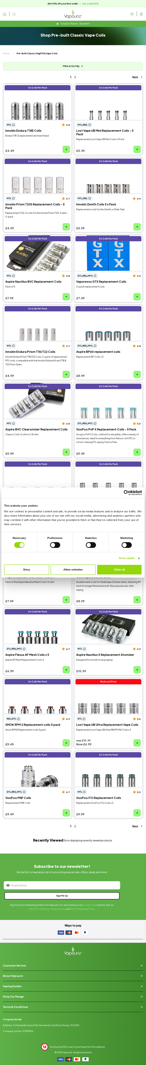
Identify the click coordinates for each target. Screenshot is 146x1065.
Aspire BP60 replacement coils (95, 307)
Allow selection (73, 569)
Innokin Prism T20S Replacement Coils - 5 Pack (35, 160)
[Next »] (134, 77)
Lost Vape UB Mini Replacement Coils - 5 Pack (105, 87)
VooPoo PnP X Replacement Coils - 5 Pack (103, 385)
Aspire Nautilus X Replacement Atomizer (101, 610)
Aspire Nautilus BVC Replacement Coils (29, 237)
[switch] (55, 545)
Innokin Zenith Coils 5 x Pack (93, 160)
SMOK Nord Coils (86, 463)
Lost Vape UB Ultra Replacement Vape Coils (103, 680)
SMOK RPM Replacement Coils (24, 463)
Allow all (119, 569)
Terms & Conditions (39, 909)
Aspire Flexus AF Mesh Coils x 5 (24, 610)
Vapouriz (67, 1052)
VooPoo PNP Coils (16, 754)
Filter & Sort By (71, 66)
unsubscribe (89, 905)
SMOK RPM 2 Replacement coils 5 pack (30, 680)
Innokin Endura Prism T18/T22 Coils (26, 307)
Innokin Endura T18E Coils (20, 87)
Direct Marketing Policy (82, 909)
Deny (26, 569)
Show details (127, 558)
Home (6, 53)
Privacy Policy (58, 909)
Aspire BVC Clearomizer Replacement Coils (32, 385)
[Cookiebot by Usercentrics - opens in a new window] (126, 492)
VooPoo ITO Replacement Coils (95, 754)
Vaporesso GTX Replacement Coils (98, 237)
